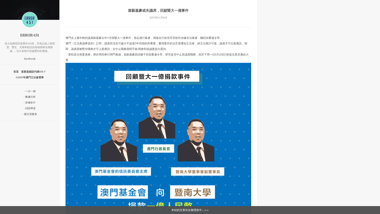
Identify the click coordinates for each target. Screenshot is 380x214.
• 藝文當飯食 (30, 114)
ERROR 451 (29, 35)
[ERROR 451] (30, 20)
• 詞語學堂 (30, 108)
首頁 (16, 71)
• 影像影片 (30, 102)
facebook (30, 58)
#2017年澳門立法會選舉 (30, 77)
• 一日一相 (30, 91)
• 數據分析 (30, 96)
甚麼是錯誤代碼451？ (33, 71)
